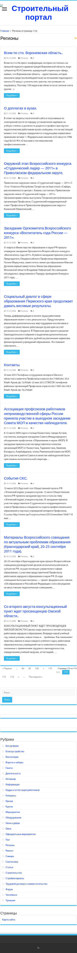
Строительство (14, 872)
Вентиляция (12, 757)
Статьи (9, 867)
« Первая (7, 668)
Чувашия (10, 900)
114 (12, 677)
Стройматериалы (15, 878)
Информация (13, 784)
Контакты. (12, 365)
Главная (4, 31)
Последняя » (35, 677)
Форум (9, 889)
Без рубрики (12, 746)
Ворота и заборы (14, 762)
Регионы (24, 58)
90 (29, 668)
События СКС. (15, 478)
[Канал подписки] (76, 38)
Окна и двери (13, 823)
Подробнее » (12, 95)
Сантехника (12, 861)
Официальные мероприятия (21, 834)
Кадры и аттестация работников (23, 790)
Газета (9, 768)
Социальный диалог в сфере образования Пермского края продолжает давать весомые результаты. (38, 301)
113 (4, 677)
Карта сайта (8, 919)
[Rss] (38, 948)
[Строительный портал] (38, 12)
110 (50, 668)
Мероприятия (13, 812)
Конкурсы (11, 795)
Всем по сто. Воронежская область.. (33, 53)
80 (23, 668)
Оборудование (13, 817)
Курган (9, 806)
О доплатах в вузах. (20, 108)
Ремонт (9, 850)
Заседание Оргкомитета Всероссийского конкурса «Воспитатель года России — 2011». (37, 233)
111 (58, 672)
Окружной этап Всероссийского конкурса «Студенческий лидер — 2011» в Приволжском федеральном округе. (37, 168)
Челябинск (11, 895)
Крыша (9, 801)
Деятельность (13, 773)
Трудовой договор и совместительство (26, 884)
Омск (8, 828)
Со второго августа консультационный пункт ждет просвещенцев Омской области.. (35, 611)
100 (37, 668)
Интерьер (11, 779)
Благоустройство (15, 751)
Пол (8, 839)
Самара (10, 856)
